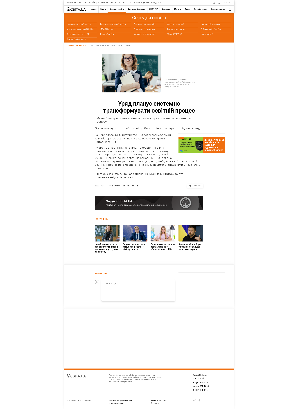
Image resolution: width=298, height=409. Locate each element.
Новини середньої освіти (79, 24)
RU (230, 3)
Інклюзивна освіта (176, 29)
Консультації (207, 34)
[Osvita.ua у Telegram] (194, 400)
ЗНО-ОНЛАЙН (89, 3)
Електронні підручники (144, 29)
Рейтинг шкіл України (211, 29)
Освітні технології (175, 24)
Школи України (107, 34)
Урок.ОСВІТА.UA (74, 3)
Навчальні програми (210, 24)
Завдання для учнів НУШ (78, 34)
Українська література (144, 34)
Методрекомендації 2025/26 (80, 29)
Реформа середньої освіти (113, 24)
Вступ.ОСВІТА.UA (105, 3)
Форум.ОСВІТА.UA (123, 3)
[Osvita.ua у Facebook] (199, 400)
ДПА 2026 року (107, 29)
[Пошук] (214, 3)
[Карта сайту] (218, 3)
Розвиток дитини (141, 3)
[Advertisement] (149, 339)
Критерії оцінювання (76, 39)
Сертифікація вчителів (144, 24)
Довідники (156, 3)
